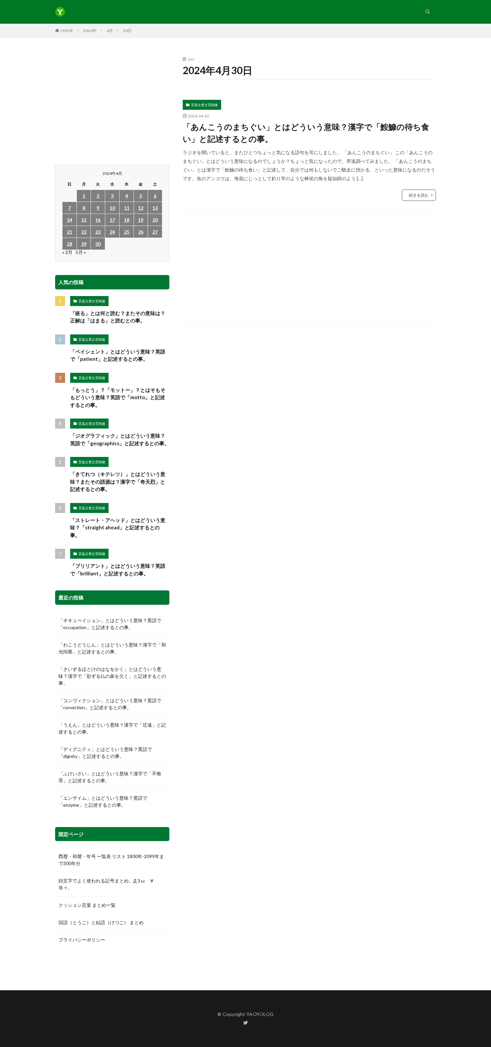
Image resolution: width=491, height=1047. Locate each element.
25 (126, 232)
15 (84, 220)
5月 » (80, 252)
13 (155, 208)
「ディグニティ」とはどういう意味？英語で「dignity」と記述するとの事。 (105, 752)
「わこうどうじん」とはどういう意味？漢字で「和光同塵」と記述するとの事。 (112, 648)
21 (69, 232)
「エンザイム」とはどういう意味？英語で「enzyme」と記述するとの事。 (102, 801)
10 (112, 208)
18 (126, 220)
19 (140, 220)
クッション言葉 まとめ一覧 (87, 905)
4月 (110, 30)
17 (112, 220)
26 (140, 232)
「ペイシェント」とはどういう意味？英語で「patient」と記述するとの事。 (117, 355)
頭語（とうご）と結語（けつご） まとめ (101, 922)
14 (69, 220)
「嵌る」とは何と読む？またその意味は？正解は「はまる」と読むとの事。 (117, 317)
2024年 (90, 30)
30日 (127, 30)
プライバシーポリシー (81, 940)
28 (69, 244)
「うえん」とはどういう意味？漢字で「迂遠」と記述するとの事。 (112, 728)
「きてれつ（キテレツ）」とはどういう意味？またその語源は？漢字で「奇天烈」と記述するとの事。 (117, 481)
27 (155, 232)
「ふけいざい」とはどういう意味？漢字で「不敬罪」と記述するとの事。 (109, 777)
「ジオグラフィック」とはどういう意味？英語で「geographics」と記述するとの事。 (119, 439)
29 (84, 244)
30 (98, 244)
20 (155, 220)
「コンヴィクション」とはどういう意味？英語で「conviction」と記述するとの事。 (109, 704)
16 (98, 220)
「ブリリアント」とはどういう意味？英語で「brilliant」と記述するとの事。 (117, 569)
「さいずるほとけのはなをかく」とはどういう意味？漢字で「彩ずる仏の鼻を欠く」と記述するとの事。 (112, 676)
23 (98, 232)
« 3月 (67, 252)
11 (126, 208)
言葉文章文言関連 (204, 105)
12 (140, 208)
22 (84, 232)
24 (112, 232)
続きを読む (419, 195)
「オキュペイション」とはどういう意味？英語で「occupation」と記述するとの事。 (109, 623)
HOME (67, 30)
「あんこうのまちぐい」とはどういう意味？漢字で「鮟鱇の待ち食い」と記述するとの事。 (306, 133)
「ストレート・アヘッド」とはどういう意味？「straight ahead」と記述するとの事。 (117, 527)
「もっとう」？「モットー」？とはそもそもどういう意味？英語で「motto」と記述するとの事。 (117, 397)
